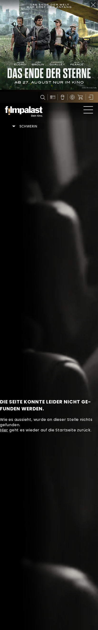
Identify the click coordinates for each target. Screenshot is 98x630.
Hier (4, 430)
